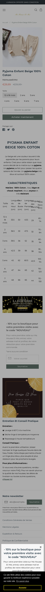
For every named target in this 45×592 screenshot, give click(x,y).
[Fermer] (40, 547)
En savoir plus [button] (22, 581)
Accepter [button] (22, 588)
